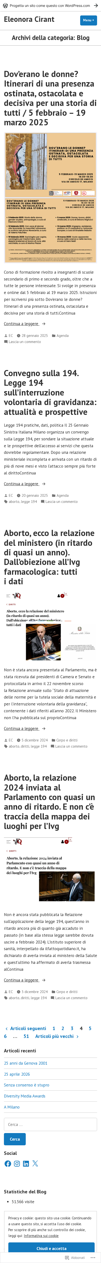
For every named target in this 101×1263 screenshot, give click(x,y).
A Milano (12, 1107)
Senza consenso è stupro (26, 1085)
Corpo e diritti (66, 740)
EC (11, 335)
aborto (14, 501)
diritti (25, 746)
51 (26, 1036)
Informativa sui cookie (41, 1235)
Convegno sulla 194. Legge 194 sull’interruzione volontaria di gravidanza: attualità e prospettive (50, 392)
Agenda (63, 335)
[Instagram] (17, 1164)
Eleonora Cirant (29, 19)
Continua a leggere (21, 323)
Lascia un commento (25, 342)
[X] (35, 1164)
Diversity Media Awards (24, 1096)
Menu (90, 20)
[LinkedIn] (26, 1164)
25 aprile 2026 (17, 1074)
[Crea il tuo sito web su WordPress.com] (50, 5)
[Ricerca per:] (50, 1124)
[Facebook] (8, 1164)
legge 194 (29, 501)
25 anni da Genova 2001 (25, 1063)
